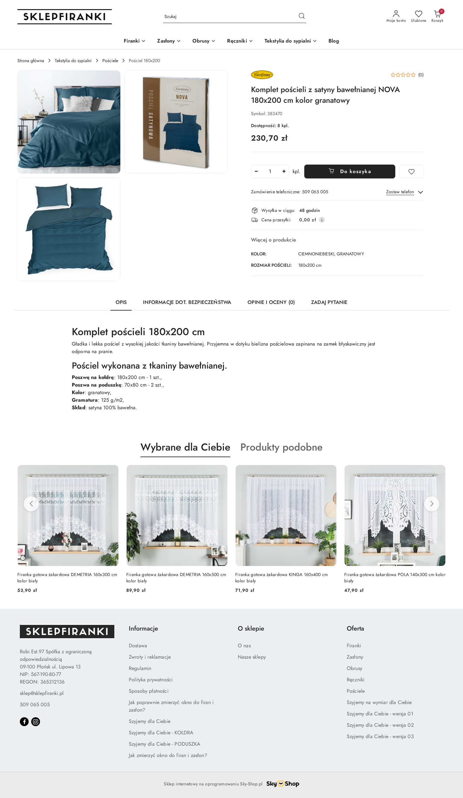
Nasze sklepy (252, 657)
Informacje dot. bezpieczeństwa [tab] (187, 302)
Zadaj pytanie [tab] (329, 302)
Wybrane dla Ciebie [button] (185, 447)
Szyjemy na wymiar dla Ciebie (379, 702)
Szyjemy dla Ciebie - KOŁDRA (161, 732)
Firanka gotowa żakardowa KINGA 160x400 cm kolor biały (172, 577)
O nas (244, 645)
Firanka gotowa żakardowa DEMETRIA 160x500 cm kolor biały (67, 577)
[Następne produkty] (431, 504)
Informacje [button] (143, 628)
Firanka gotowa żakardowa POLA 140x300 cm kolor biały (286, 577)
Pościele (356, 691)
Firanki (354, 645)
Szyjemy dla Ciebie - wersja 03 (380, 736)
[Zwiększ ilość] (284, 171)
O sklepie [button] (251, 628)
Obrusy (354, 668)
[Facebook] (24, 721)
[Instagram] (35, 721)
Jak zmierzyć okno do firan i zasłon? (168, 755)
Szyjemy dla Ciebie (149, 721)
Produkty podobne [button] (281, 447)
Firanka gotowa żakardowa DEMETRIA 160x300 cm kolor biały (394, 577)
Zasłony (355, 657)
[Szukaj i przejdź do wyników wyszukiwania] (301, 16)
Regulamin (140, 668)
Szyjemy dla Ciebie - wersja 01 (380, 713)
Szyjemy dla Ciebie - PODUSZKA (165, 744)
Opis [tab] (121, 302)
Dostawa (138, 645)
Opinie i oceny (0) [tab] (271, 302)
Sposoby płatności (149, 691)
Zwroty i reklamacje (150, 657)
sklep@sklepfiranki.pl (42, 693)
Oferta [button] (355, 628)
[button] (69, 122)
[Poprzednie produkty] (31, 504)
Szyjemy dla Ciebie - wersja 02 (380, 725)
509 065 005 (35, 704)
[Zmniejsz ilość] (256, 171)
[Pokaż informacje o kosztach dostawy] (321, 219)
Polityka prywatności (151, 679)
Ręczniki (355, 679)
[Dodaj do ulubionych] (411, 171)
